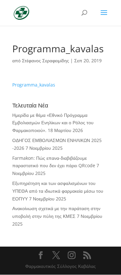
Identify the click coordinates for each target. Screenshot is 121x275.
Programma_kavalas (33, 85)
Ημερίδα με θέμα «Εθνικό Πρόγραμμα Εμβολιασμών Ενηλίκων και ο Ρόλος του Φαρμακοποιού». (53, 123)
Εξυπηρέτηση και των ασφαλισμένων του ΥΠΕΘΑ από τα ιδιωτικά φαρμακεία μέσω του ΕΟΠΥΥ (57, 191)
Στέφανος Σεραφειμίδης (45, 60)
